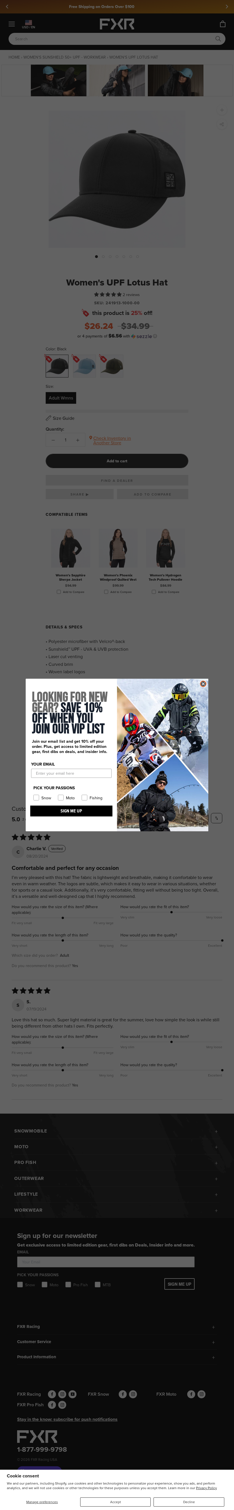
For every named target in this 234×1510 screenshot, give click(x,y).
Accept (115, 1501)
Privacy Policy (206, 1487)
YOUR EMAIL (43, 764)
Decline (189, 1501)
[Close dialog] (203, 684)
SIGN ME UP (71, 811)
